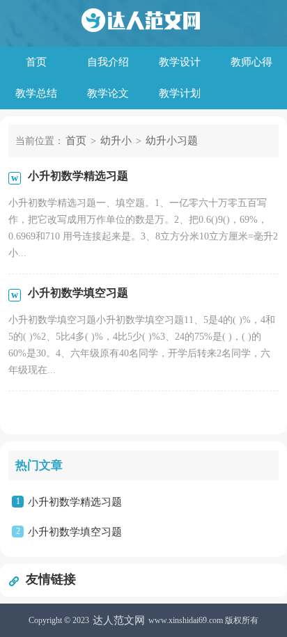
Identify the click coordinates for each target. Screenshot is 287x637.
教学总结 (36, 93)
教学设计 (180, 62)
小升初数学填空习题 (75, 531)
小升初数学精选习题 (75, 502)
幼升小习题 (172, 140)
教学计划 (180, 93)
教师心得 (251, 62)
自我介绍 (108, 62)
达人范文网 (119, 620)
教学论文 (108, 93)
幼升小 (116, 140)
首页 (36, 62)
